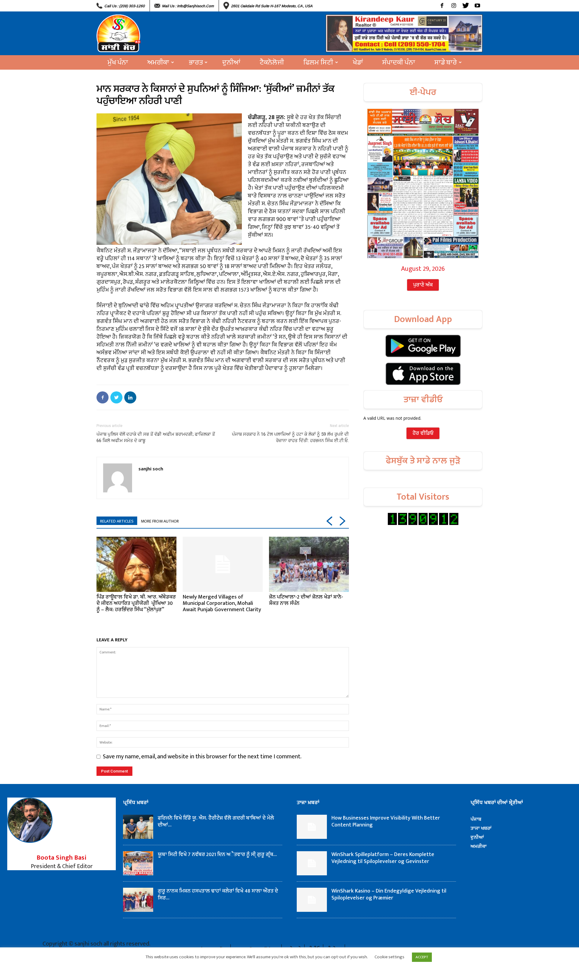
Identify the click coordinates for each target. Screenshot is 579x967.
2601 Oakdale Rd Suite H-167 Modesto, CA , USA (271, 6)
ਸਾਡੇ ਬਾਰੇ (446, 62)
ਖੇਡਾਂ (358, 62)
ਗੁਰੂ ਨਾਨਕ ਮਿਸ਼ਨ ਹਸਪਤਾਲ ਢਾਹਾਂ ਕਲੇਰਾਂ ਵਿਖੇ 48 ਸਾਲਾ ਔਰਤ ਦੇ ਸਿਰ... (218, 894)
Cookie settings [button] (389, 957)
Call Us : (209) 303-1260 (124, 6)
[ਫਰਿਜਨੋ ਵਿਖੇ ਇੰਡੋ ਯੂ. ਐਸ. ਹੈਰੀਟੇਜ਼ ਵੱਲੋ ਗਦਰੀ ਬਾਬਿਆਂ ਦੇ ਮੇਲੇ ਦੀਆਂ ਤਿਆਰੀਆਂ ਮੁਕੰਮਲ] (138, 827)
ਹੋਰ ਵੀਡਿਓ (423, 433)
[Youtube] (477, 5)
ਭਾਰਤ (196, 62)
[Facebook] (442, 5)
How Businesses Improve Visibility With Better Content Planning (385, 822)
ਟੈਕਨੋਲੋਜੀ (272, 62)
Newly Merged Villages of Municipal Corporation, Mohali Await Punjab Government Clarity (222, 603)
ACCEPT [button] (422, 957)
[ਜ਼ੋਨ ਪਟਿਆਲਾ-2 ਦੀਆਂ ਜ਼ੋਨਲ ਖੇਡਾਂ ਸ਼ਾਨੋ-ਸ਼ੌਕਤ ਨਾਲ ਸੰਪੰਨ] (309, 564)
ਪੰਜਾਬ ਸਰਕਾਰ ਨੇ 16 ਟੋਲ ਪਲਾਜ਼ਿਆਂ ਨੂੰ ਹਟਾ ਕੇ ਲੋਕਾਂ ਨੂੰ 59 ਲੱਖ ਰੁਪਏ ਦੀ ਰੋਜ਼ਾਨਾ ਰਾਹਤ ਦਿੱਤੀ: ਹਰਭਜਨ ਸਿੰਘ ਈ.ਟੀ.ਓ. (290, 437)
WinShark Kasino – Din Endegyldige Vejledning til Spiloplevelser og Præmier (388, 894)
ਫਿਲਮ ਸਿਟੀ (318, 62)
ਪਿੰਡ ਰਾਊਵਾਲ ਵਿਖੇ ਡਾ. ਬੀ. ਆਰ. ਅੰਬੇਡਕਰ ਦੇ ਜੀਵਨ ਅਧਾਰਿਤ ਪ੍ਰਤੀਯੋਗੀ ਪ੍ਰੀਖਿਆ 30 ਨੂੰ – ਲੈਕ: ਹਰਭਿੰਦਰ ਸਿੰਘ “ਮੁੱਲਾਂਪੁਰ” (136, 603)
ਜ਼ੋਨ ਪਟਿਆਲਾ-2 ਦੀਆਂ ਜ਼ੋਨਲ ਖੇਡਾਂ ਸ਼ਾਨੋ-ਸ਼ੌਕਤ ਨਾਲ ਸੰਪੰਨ (306, 600)
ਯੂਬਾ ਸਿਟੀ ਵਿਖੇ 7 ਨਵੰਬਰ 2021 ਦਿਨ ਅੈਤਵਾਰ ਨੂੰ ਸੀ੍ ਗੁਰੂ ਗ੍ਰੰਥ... (217, 854)
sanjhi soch (150, 469)
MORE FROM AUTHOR (160, 521)
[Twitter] (465, 5)
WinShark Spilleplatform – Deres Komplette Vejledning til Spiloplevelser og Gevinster (382, 858)
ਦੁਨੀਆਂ (231, 62)
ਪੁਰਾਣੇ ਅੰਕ (423, 284)
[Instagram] (453, 5)
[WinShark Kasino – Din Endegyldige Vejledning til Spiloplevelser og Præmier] (312, 900)
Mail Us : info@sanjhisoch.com (188, 6)
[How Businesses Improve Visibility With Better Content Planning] (312, 827)
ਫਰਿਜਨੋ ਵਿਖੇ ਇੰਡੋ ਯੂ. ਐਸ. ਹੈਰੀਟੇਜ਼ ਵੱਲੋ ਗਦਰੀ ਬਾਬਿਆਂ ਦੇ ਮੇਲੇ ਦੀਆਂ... (216, 822)
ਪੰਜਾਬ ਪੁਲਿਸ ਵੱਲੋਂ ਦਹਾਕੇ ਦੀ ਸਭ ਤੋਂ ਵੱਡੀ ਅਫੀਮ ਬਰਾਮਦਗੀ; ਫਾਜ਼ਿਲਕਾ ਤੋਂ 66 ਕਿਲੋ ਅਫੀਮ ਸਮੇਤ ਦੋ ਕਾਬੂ (155, 437)
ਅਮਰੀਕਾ (158, 62)
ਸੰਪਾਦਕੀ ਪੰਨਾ (398, 62)
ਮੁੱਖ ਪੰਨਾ (118, 62)
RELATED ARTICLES (117, 521)
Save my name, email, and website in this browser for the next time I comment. (202, 756)
